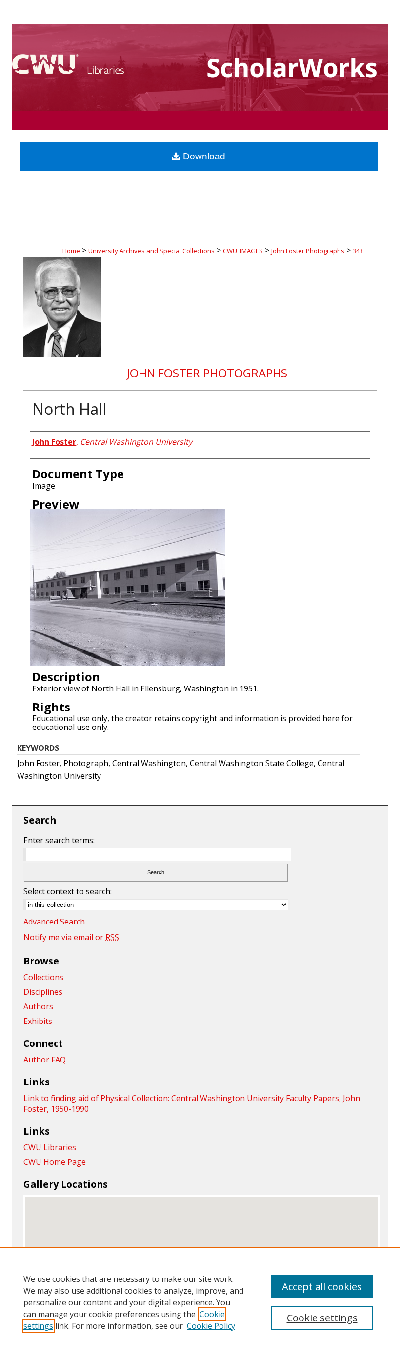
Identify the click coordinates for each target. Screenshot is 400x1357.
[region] (200, 1302)
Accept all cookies (322, 1286)
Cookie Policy (211, 1325)
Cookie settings (322, 1317)
